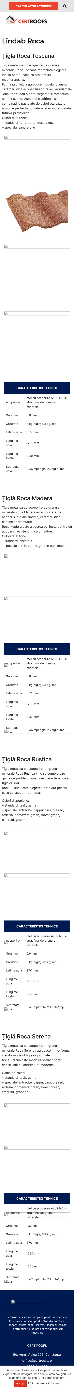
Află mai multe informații (44, 1383)
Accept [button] (20, 1383)
